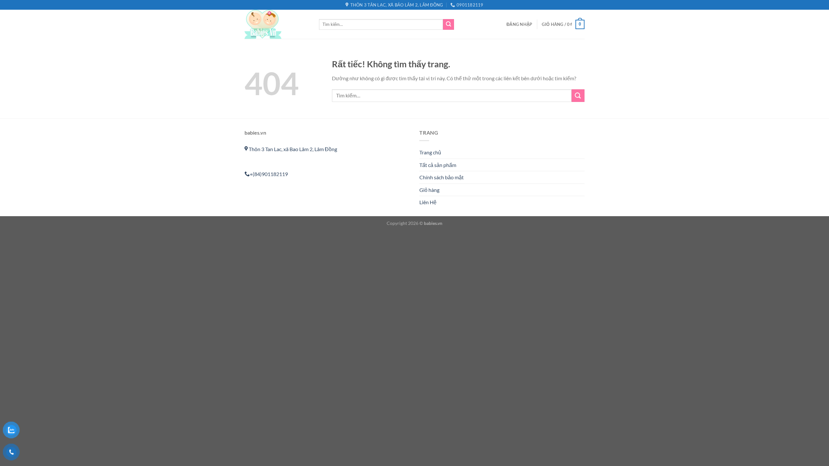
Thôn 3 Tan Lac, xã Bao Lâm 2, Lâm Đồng (292, 149)
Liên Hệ (428, 202)
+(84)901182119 (269, 174)
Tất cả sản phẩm (437, 165)
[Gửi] (448, 24)
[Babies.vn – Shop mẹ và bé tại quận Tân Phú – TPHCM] (276, 24)
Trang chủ (430, 152)
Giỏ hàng (429, 190)
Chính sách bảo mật (441, 177)
